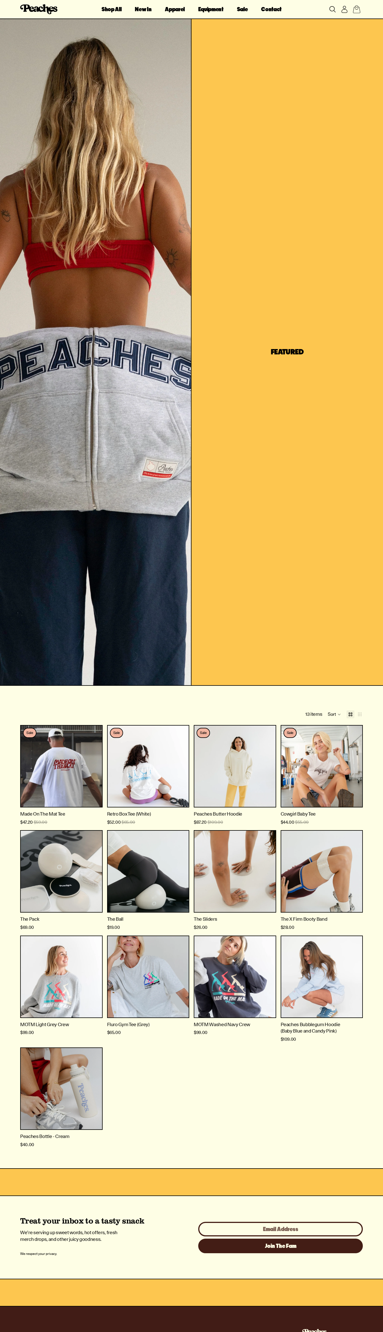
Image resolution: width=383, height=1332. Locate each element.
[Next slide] (93, 766)
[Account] (344, 9)
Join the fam (280, 1246)
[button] (334, 714)
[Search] (332, 9)
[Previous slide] (29, 766)
